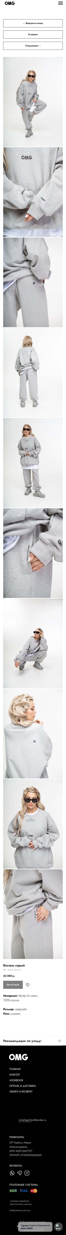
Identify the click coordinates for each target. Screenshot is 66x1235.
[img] (12, 1173)
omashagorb (25, 1120)
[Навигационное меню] (60, 3)
